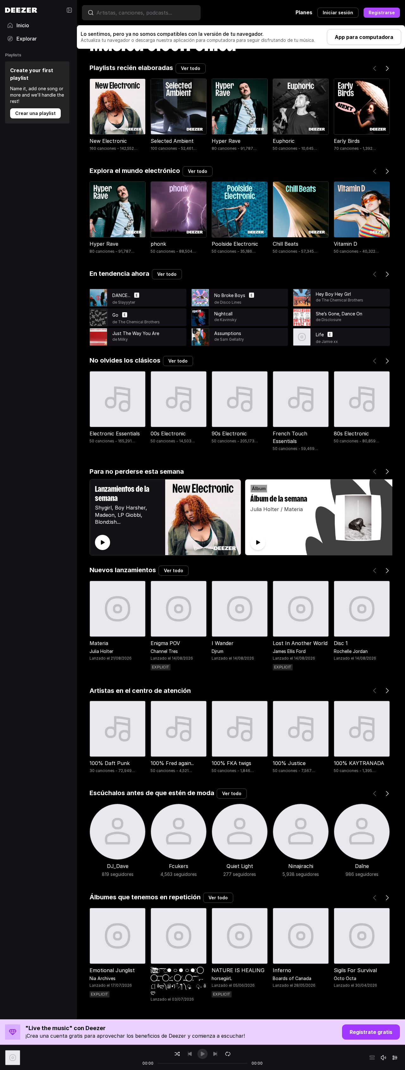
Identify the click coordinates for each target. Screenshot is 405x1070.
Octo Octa (345, 978)
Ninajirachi (300, 866)
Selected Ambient (172, 141)
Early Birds (347, 141)
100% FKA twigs (231, 763)
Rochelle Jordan (351, 651)
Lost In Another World (300, 643)
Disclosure (331, 319)
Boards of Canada (292, 978)
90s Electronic (229, 433)
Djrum (217, 651)
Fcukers (178, 866)
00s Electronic (168, 433)
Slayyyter (126, 302)
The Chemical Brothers (139, 322)
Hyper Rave (226, 141)
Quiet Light (240, 866)
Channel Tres (164, 651)
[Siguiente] (387, 68)
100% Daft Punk (110, 763)
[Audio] (395, 1058)
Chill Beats (285, 244)
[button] (146, 298)
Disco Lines (230, 302)
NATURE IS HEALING (238, 970)
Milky (123, 339)
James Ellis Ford (289, 651)
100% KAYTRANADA (359, 763)
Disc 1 (341, 643)
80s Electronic (351, 433)
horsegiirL (222, 978)
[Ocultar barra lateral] (69, 10)
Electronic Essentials (115, 433)
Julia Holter (101, 651)
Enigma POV (165, 643)
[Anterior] (375, 68)
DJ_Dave (117, 866)
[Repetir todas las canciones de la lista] (228, 1054)
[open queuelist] (372, 1058)
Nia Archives (102, 978)
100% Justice (289, 763)
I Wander (223, 643)
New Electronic (108, 141)
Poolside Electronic (235, 244)
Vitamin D (345, 244)
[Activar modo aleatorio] (177, 1054)
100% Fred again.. (172, 763)
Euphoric (284, 141)
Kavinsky (228, 319)
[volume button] (383, 1058)
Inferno (282, 970)
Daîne (362, 866)
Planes (304, 12)
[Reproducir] (98, 298)
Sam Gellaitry (232, 339)
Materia (99, 643)
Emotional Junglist (112, 970)
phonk (158, 244)
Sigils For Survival (355, 970)
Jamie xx (329, 341)
